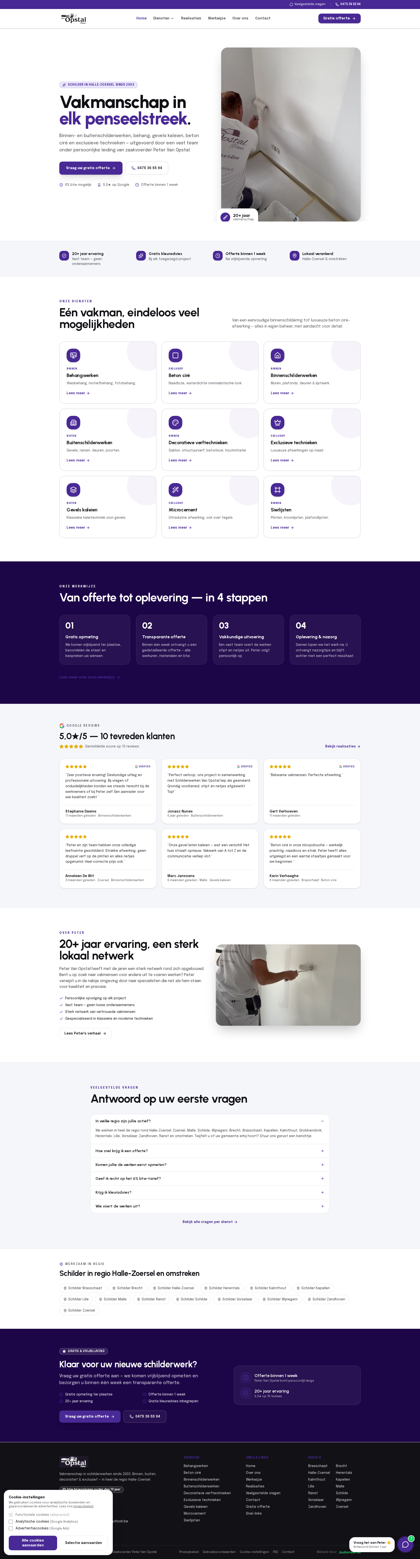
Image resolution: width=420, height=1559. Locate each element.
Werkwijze (217, 18)
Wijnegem (344, 1500)
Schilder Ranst (154, 1299)
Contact (263, 18)
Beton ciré (192, 1473)
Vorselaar (316, 1500)
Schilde (342, 1493)
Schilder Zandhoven (329, 1299)
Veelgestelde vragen (310, 4)
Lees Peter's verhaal (82, 1033)
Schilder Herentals (224, 1288)
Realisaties (191, 18)
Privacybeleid (189, 1552)
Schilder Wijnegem (282, 1299)
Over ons (240, 18)
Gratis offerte (336, 18)
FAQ (275, 1552)
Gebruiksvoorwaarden (219, 1552)
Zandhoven (317, 1507)
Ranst (313, 1493)
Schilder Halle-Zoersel (176, 1288)
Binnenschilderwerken (201, 1479)
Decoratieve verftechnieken (207, 1493)
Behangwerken (196, 1466)
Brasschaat (318, 1466)
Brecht (341, 1466)
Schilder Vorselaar (237, 1299)
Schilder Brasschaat (85, 1288)
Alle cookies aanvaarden (33, 1543)
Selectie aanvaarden (83, 1543)
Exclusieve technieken (202, 1500)
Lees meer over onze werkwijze (86, 677)
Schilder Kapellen (315, 1288)
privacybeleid (83, 1506)
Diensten (161, 18)
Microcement (195, 1513)
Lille (311, 1486)
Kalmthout (316, 1479)
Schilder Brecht (130, 1288)
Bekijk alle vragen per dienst (208, 1222)
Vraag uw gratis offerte (88, 168)
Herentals (344, 1473)
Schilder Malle (115, 1299)
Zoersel (342, 1507)
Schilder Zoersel (81, 1310)
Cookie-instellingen (254, 1552)
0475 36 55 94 (350, 4)
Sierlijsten (192, 1520)
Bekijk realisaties (340, 746)
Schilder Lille (78, 1299)
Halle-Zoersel (319, 1473)
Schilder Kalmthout (270, 1288)
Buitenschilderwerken (201, 1486)
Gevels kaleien (196, 1507)
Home (141, 18)
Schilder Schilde (194, 1299)
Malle (340, 1486)
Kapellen (343, 1479)
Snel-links (254, 1513)
